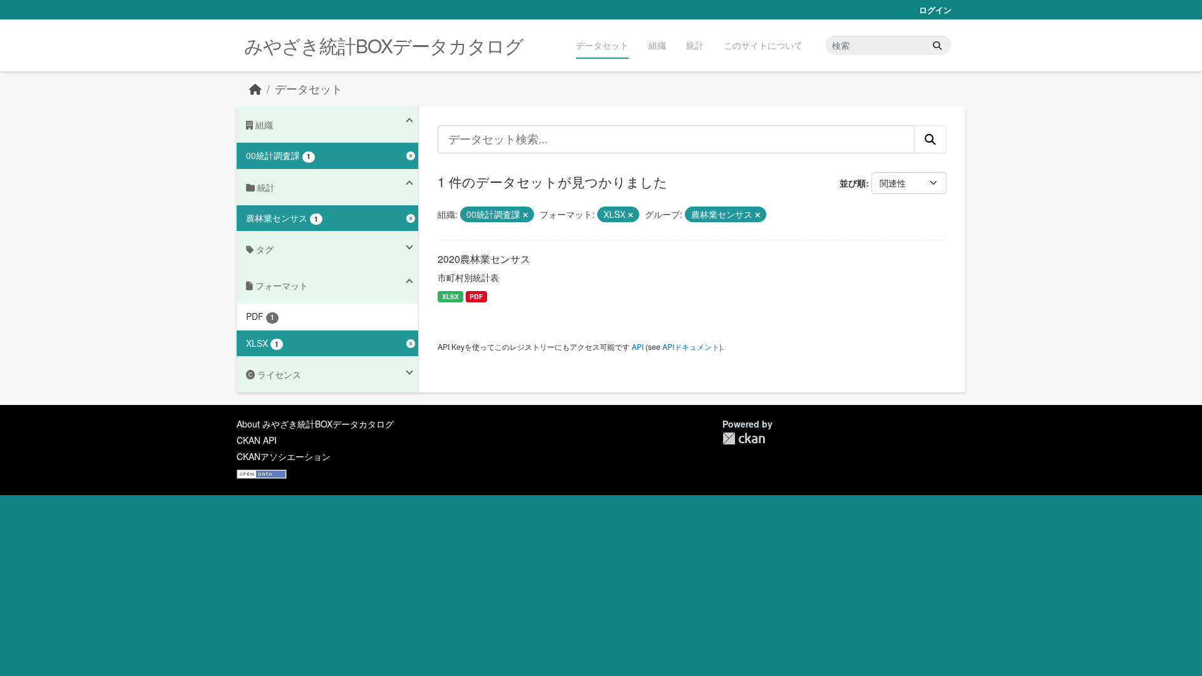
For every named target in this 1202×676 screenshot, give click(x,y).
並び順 (853, 183)
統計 (695, 45)
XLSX (450, 296)
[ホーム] (255, 88)
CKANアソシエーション (284, 456)
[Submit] (937, 45)
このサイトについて (763, 45)
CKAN (743, 438)
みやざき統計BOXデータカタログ (383, 45)
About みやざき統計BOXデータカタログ (315, 423)
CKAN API (257, 440)
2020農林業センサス (484, 259)
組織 (657, 45)
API (638, 346)
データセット (602, 45)
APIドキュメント (690, 346)
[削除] (525, 215)
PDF (476, 296)
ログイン (935, 10)
